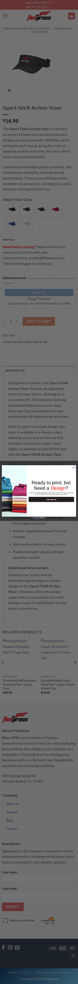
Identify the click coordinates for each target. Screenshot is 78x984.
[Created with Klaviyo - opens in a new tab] (39, 518)
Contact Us (51, 499)
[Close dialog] (73, 467)
